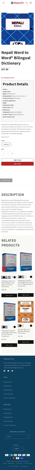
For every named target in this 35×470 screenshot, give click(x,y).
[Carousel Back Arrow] (4, 277)
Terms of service (28, 463)
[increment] (12, 153)
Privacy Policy (7, 386)
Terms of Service (8, 394)
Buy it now (17, 164)
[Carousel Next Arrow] (31, 29)
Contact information (14, 466)
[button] (4, 3)
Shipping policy (24, 466)
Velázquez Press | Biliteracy (16, 461)
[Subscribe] (28, 436)
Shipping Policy (8, 390)
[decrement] (3, 153)
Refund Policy (8, 382)
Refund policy (11, 463)
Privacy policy (19, 463)
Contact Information (10, 398)
